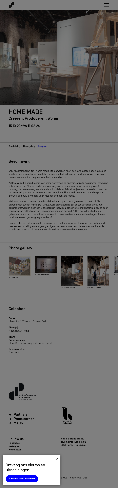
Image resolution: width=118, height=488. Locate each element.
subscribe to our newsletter (22, 478)
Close (57, 459)
